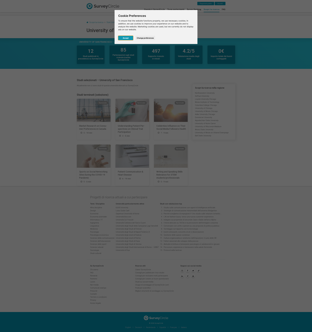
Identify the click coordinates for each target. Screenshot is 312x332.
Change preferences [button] (145, 38)
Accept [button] (125, 38)
